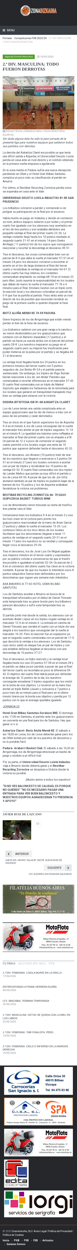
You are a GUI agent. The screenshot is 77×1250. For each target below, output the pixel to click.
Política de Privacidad (60, 1231)
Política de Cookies (13, 1234)
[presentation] (9, 963)
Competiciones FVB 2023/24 (30, 38)
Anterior (22, 854)
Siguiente (54, 867)
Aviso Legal (40, 1231)
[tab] (9, 963)
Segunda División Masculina (19, 56)
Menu (10, 30)
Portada (7, 38)
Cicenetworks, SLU (22, 1231)
